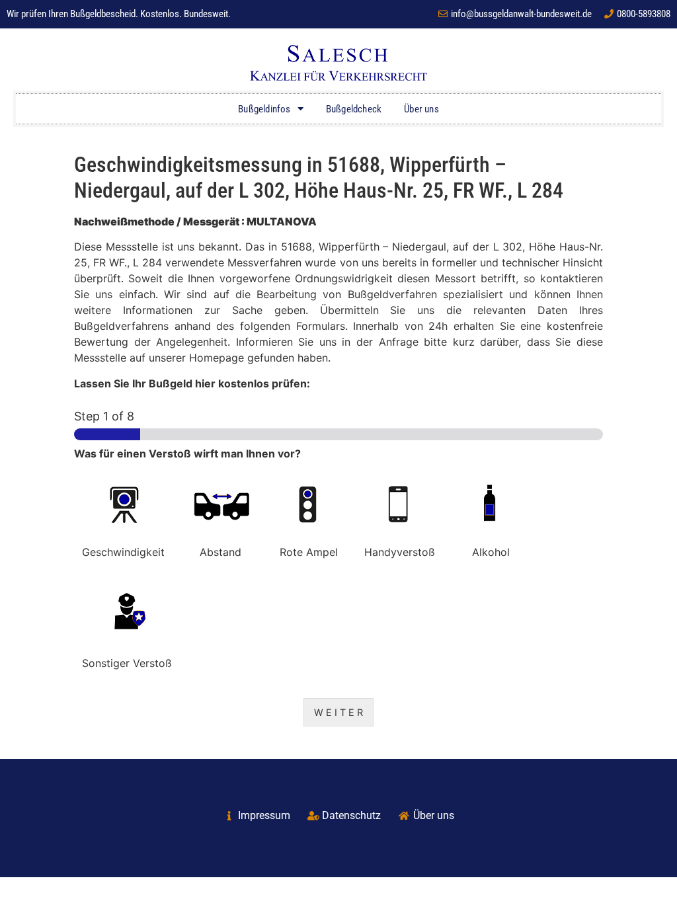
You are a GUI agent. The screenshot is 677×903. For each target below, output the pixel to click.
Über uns (421, 109)
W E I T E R (338, 712)
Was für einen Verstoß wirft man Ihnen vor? (187, 453)
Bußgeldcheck (353, 109)
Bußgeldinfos (264, 109)
